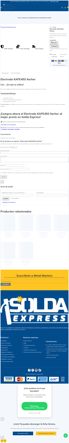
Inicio (19, 17)
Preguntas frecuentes (29, 345)
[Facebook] (29, 370)
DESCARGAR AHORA (23, 433)
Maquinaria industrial (6, 352)
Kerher (54, 27)
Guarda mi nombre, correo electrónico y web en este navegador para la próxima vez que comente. (27, 172)
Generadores (4, 347)
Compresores (4, 350)
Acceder (5, 198)
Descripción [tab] (5, 73)
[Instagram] (32, 370)
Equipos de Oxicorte (6, 345)
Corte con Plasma (5, 343)
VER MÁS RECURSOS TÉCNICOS (46, 433)
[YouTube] (36, 370)
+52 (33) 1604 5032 (53, 355)
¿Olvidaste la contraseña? (8, 202)
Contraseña (43, 192)
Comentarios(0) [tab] (15, 73)
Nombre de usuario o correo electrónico (16, 192)
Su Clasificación (5, 147)
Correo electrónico (6, 169)
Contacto (26, 347)
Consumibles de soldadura (8, 356)
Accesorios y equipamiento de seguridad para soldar (36, 17)
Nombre (3, 165)
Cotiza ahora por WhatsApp (34, 408)
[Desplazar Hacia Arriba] (2, 440)
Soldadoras (4, 340)
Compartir (55, 46)
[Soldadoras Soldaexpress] (10, 7)
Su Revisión (4, 156)
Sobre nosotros (28, 340)
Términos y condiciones (30, 350)
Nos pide (54, 42)
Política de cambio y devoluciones (33, 352)
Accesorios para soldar (7, 361)
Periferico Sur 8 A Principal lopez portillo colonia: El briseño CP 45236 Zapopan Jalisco (57, 351)
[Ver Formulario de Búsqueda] (62, 8)
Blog (25, 343)
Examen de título (5, 150)
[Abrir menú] (1, 8)
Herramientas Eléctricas (7, 354)
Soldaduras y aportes (6, 359)
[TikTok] (39, 370)
